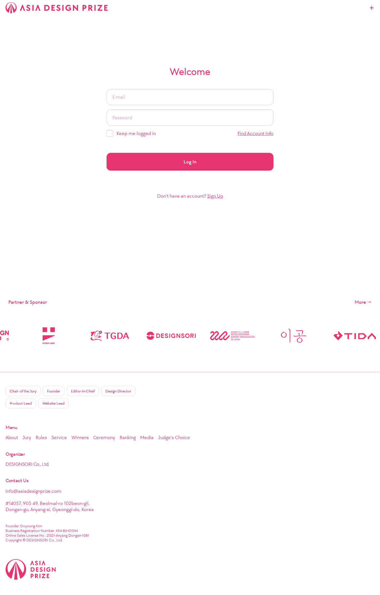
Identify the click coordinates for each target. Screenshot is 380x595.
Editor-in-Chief (83, 391)
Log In (190, 162)
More (360, 302)
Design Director (118, 391)
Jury (27, 437)
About (12, 437)
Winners (80, 437)
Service (59, 437)
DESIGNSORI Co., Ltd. (27, 464)
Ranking (128, 437)
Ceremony (104, 437)
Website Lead (53, 403)
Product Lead (21, 403)
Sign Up (215, 196)
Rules (41, 437)
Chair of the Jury (23, 391)
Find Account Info (255, 133)
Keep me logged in (136, 133)
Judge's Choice (174, 437)
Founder (53, 391)
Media (147, 437)
